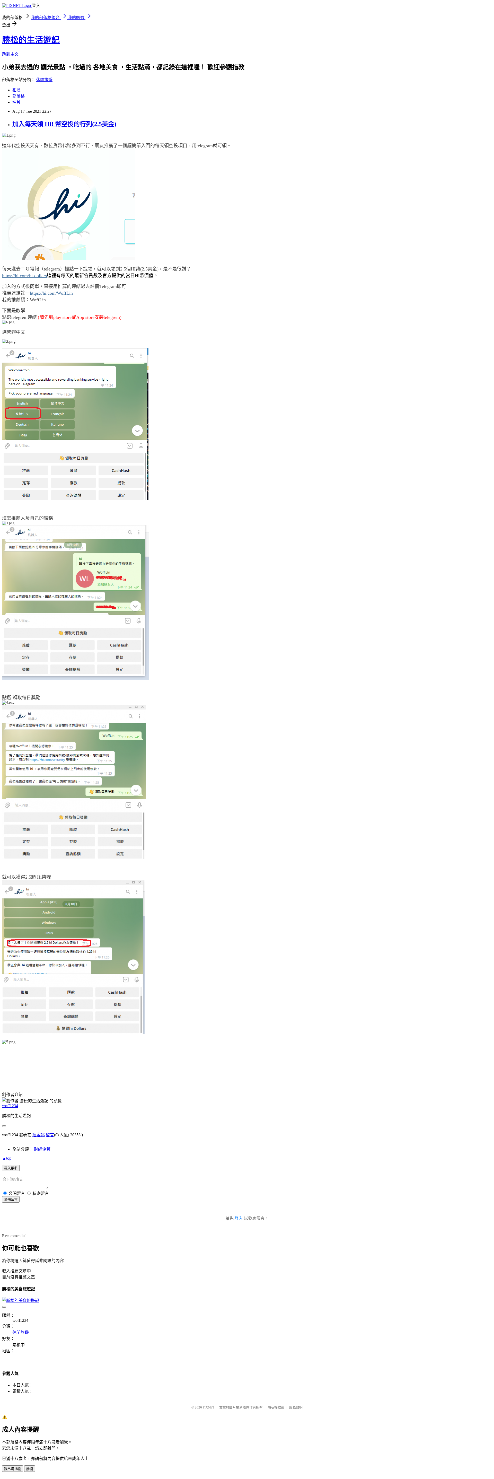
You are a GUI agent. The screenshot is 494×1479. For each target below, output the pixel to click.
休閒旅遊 (44, 79)
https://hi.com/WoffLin (51, 293)
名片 (16, 102)
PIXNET (208, 1407)
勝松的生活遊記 (31, 40)
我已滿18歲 (12, 1469)
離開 (29, 1469)
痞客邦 (38, 1135)
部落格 (18, 96)
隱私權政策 (276, 1407)
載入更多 (10, 1168)
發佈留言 (10, 1200)
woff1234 (10, 1106)
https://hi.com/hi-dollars (24, 275)
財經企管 (42, 1149)
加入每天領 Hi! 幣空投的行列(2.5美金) (64, 124)
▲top (6, 1158)
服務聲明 (296, 1407)
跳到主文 (10, 54)
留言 (50, 1135)
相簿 (16, 90)
